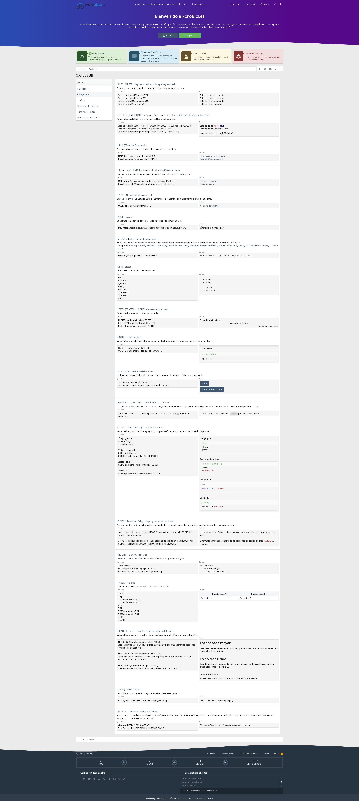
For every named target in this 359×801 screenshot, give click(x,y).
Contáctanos (209, 754)
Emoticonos (83, 88)
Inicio (172, 4)
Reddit (221, 245)
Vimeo (275, 245)
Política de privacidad (87, 117)
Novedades (199, 4)
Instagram (202, 245)
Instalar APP (141, 4)
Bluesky (150, 245)
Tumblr (257, 245)
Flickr (180, 245)
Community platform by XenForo (168, 798)
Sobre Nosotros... (254, 53)
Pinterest (212, 245)
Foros (184, 4)
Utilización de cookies (87, 106)
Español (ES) (87, 754)
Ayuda (266, 754)
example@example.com (211, 159)
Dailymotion (160, 245)
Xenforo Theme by (202, 798)
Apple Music (139, 245)
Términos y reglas (227, 754)
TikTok (249, 245)
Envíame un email (208, 183)
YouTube (121, 248)
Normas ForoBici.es (152, 52)
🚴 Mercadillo (157, 4)
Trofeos (81, 100)
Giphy (186, 245)
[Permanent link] (232, 643)
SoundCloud (231, 245)
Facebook (172, 245)
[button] (280, 4)
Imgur (193, 245)
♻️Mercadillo (96, 53)
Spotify (241, 245)
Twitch (265, 245)
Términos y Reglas (86, 111)
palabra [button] (234, 413)
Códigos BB (83, 94)
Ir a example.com (208, 181)
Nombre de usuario (209, 205)
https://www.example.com (212, 156)
